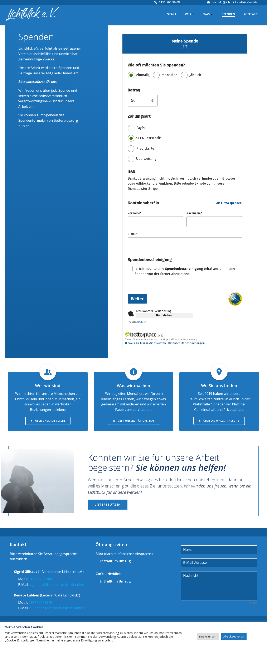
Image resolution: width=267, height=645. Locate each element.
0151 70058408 (169, 2)
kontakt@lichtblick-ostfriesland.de (235, 2)
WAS (206, 14)
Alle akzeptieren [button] (233, 636)
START (172, 14)
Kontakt (250, 14)
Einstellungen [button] (207, 636)
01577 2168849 (40, 602)
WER (188, 14)
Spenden (228, 14)
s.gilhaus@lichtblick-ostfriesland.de (56, 584)
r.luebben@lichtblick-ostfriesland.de (57, 608)
